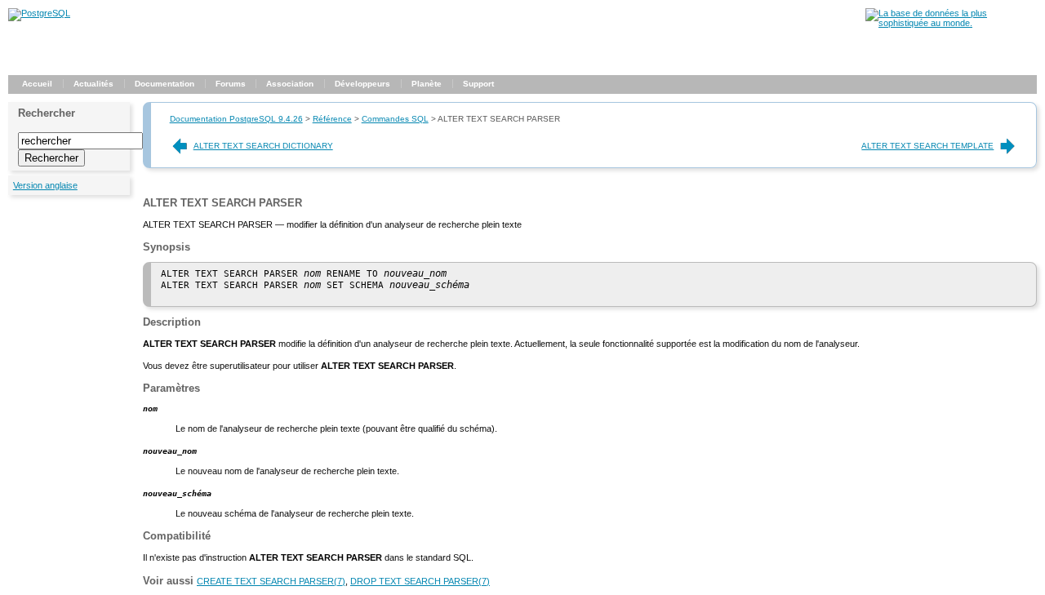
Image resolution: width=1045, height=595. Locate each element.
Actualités (93, 83)
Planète (426, 83)
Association (290, 83)
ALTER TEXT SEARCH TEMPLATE (927, 145)
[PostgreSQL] (39, 13)
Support (478, 83)
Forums (231, 83)
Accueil (37, 83)
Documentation (164, 83)
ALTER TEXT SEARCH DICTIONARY (263, 145)
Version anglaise (45, 185)
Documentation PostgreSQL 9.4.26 (236, 118)
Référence (332, 118)
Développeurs (362, 83)
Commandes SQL (395, 118)
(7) (271, 581)
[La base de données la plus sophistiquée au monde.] (951, 23)
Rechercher (46, 113)
